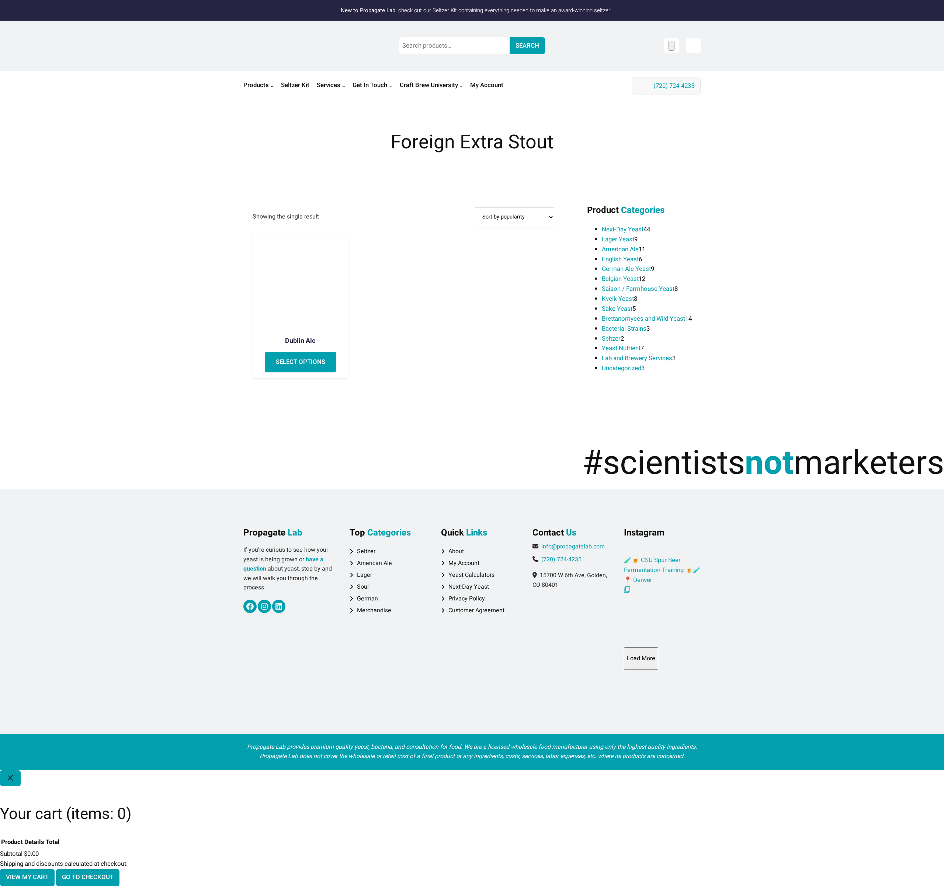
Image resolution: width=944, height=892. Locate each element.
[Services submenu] (344, 86)
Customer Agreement (476, 610)
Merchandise (374, 610)
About (456, 551)
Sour (363, 586)
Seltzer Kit (445, 10)
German (367, 598)
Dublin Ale (300, 341)
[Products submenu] (272, 86)
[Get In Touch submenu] (390, 86)
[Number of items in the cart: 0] (671, 45)
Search (527, 45)
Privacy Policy (466, 598)
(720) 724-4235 (673, 85)
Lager (364, 575)
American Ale (374, 563)
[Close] (10, 778)
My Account (463, 563)
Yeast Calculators (471, 575)
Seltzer (366, 551)
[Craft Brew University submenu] (461, 86)
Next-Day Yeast (468, 586)
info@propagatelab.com (573, 546)
